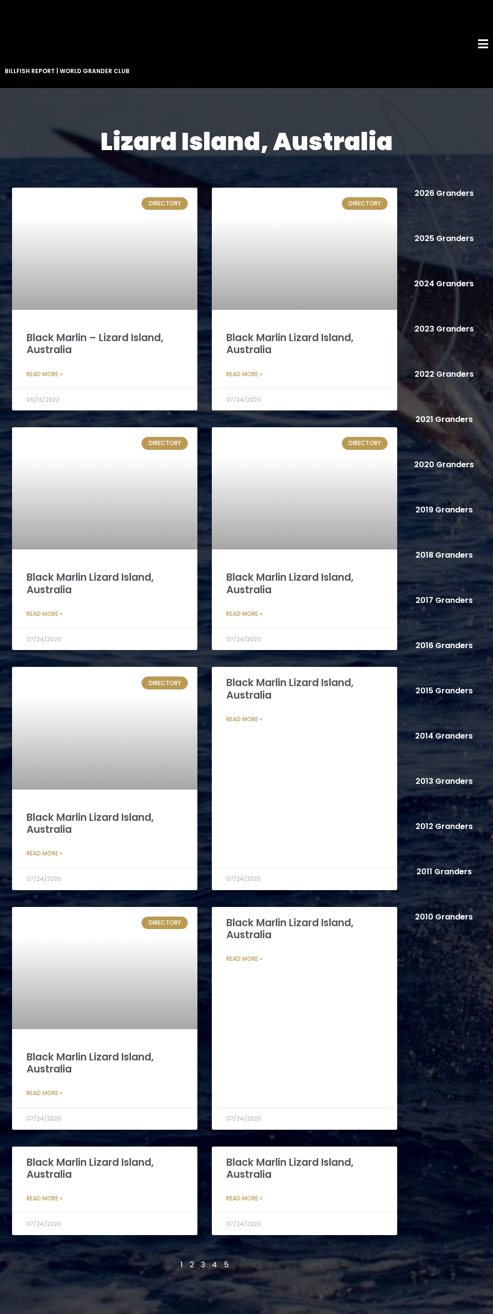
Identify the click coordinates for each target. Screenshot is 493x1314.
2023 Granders (444, 328)
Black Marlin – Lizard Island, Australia (94, 344)
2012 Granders (444, 826)
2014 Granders (444, 735)
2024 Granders (444, 283)
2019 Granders (444, 509)
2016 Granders (444, 645)
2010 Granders (444, 916)
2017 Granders (444, 600)
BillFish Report (30, 71)
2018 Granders (444, 555)
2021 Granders (444, 419)
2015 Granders (444, 690)
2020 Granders (444, 464)
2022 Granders (444, 374)
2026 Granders (444, 193)
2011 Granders (444, 871)
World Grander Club (95, 71)
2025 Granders (444, 238)
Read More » (44, 374)
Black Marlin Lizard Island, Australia (289, 344)
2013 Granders (444, 781)
